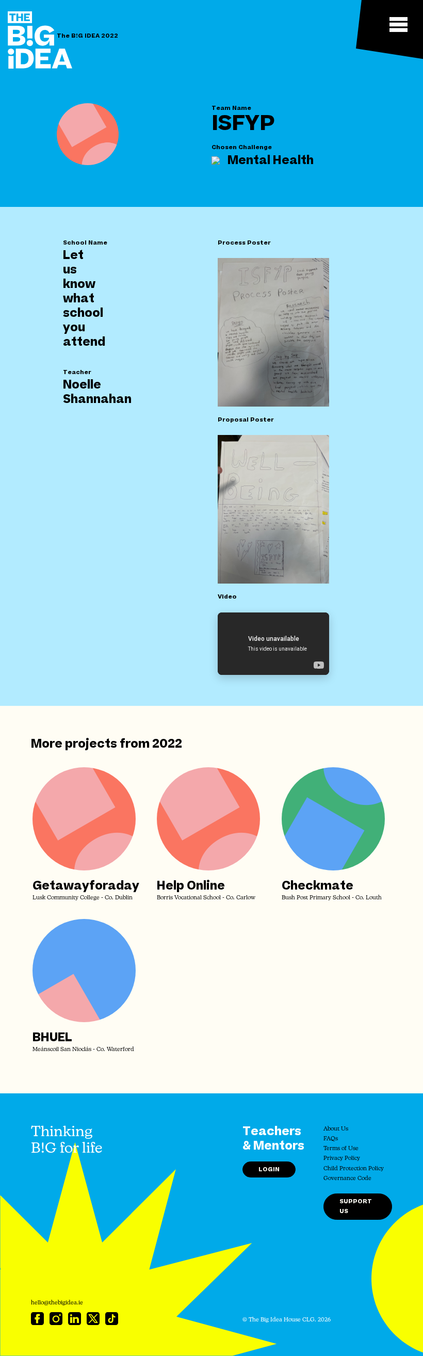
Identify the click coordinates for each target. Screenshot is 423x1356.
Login (269, 1169)
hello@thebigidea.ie (57, 1303)
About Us (335, 1129)
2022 (167, 744)
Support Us (355, 1206)
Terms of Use (341, 1149)
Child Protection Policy (353, 1169)
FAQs (330, 1139)
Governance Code (347, 1179)
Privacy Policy (341, 1158)
